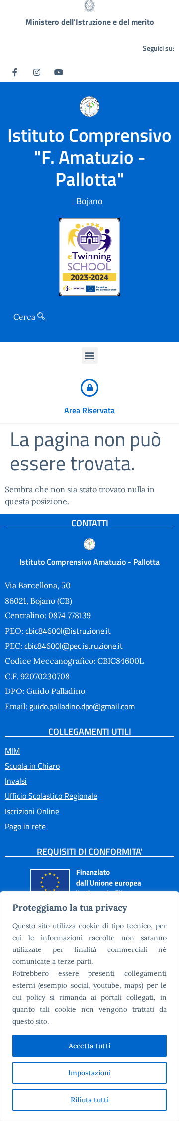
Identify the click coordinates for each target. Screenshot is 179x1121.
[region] (89, 1006)
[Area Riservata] (89, 388)
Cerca (25, 317)
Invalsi (16, 781)
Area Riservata (89, 410)
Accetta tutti (89, 1045)
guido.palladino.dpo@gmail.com (82, 706)
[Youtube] (58, 71)
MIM (12, 751)
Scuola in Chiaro (32, 766)
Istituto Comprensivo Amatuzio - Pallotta (89, 562)
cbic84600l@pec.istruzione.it (72, 646)
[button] (90, 355)
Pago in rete (25, 826)
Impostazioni (89, 1072)
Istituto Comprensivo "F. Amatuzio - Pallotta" (89, 156)
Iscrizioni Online (32, 811)
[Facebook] (14, 71)
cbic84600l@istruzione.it (67, 631)
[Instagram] (36, 71)
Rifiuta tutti (90, 1099)
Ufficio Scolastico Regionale (51, 796)
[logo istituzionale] (90, 106)
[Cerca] (41, 317)
